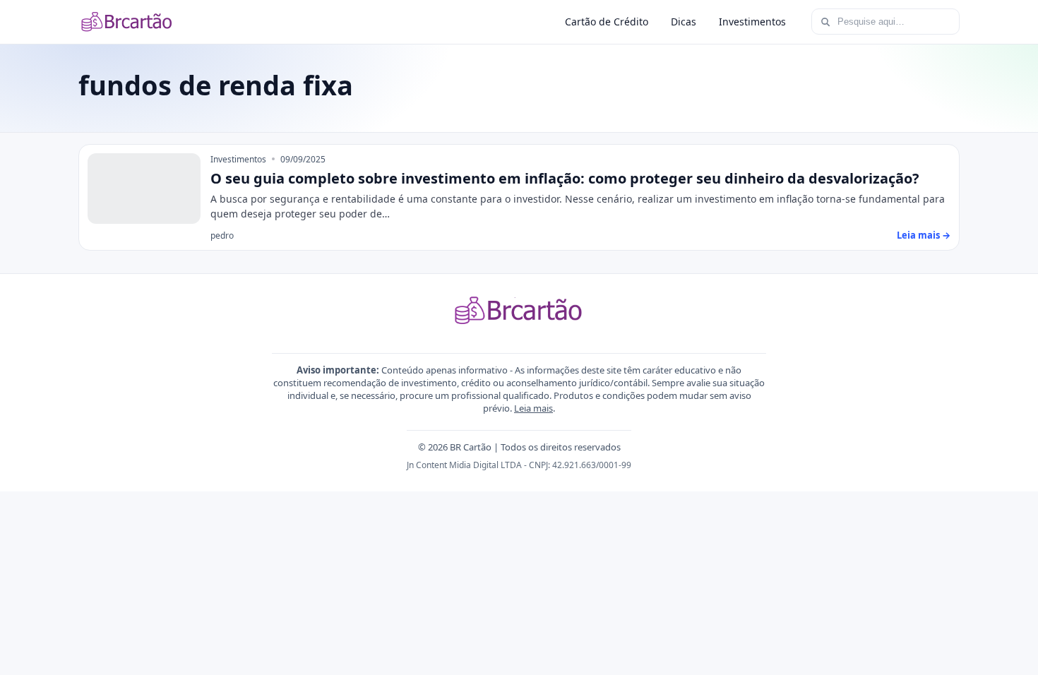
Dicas (683, 21)
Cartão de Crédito (606, 21)
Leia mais (533, 408)
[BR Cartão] (127, 22)
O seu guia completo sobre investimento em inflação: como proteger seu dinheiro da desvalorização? (564, 178)
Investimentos (752, 21)
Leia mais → (923, 235)
